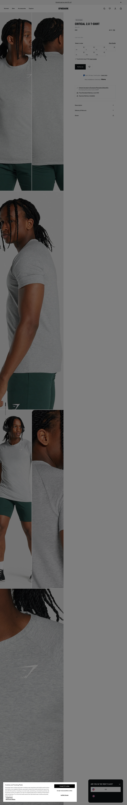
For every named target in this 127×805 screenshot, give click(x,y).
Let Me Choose (64, 795)
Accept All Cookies (65, 786)
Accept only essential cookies (64, 790)
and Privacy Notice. (10, 799)
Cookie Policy (9, 797)
